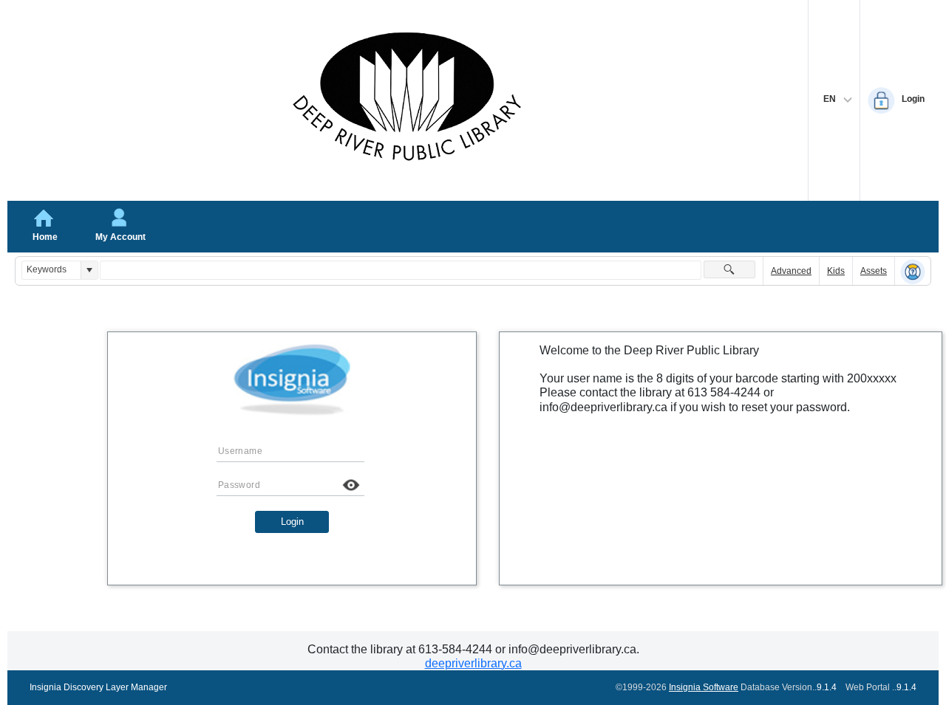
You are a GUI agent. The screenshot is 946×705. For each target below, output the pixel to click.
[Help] (912, 271)
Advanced (791, 271)
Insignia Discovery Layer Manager (98, 687)
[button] (89, 269)
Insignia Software (703, 687)
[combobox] (51, 269)
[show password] (351, 485)
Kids (836, 271)
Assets (873, 271)
